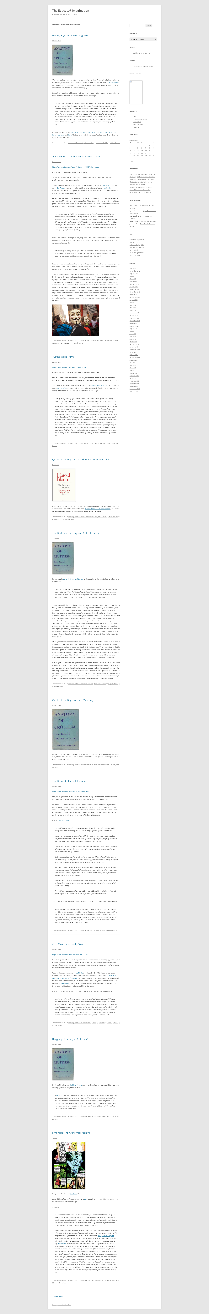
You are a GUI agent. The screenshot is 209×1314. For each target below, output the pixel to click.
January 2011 (134, 347)
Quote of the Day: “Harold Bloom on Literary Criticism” (82, 459)
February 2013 (134, 284)
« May (131, 161)
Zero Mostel (79, 973)
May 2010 (133, 368)
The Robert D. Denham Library (143, 66)
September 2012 (135, 297)
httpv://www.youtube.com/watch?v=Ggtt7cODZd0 (70, 367)
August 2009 (133, 391)
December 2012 (135, 289)
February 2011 (134, 344)
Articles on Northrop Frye (141, 53)
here (72, 132)
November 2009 (135, 384)
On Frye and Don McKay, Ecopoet (140, 192)
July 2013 (132, 276)
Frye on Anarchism (106, 340)
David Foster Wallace (99, 385)
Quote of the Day (88, 143)
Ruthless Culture (76, 1085)
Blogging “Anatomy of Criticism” (70, 1039)
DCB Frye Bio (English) (137, 245)
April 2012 (133, 310)
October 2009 (134, 386)
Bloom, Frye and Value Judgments (71, 35)
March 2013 (133, 281)
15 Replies (55, 465)
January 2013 (134, 287)
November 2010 (135, 352)
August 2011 (133, 329)
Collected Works (135, 242)
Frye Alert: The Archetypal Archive (71, 1132)
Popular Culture (103, 1280)
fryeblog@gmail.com (140, 119)
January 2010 (134, 378)
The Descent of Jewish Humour (69, 781)
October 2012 (134, 295)
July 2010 (132, 363)
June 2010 (133, 365)
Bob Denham (86, 765)
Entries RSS (137, 122)
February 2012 (134, 313)
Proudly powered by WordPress (61, 1305)
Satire (96, 443)
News (99, 1116)
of (59, 1095)
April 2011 (133, 339)
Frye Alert (95, 1280)
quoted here (62, 1244)
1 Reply (54, 1138)
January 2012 (134, 315)
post (85, 1199)
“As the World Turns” (63, 356)
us (61, 1095)
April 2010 (133, 370)
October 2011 (134, 323)
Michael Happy (115, 143)
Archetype (85, 340)
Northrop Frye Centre (137, 253)
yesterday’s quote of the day (73, 579)
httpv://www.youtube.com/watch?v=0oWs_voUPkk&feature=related (76, 167)
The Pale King (61, 388)
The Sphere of (103, 1236)
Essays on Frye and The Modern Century (143, 174)
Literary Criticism (87, 684)
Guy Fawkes (61, 188)
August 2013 (133, 274)
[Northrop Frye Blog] (136, 103)
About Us (136, 117)
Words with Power (100, 684)
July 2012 (132, 302)
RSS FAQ (136, 127)
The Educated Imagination (70, 10)
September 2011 (135, 326)
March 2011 (133, 342)
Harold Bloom (114, 82)
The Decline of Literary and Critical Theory (75, 533)
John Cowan (133, 206)
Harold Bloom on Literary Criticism (97, 509)
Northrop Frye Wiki (136, 255)
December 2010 (135, 350)
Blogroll (84, 1116)
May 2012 (133, 308)
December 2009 (135, 381)
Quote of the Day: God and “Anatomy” (73, 700)
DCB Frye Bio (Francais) (137, 247)
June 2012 (133, 305)
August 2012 (133, 300)
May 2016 (133, 268)
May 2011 (133, 336)
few (57, 1095)
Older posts (57, 1297)
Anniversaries (86, 1023)
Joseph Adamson (57, 686)
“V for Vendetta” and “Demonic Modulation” (76, 156)
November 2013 (135, 271)
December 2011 (135, 318)
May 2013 (133, 279)
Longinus (111, 1236)
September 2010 (135, 357)
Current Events (94, 340)
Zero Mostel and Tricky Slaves (68, 944)
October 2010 (134, 355)
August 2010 (133, 360)
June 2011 (133, 334)
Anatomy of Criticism (75, 143)
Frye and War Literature (148, 221)
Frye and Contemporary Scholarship (94, 517)
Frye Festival (134, 250)
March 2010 (133, 373)
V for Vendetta (106, 185)
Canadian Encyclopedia (137, 240)
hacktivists (107, 188)
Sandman (73, 1194)
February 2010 (134, 376)
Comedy (101, 1023)
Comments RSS (138, 124)
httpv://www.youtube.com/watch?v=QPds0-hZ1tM (70, 955)
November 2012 (135, 292)
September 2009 (135, 389)
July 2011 (132, 331)
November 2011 (135, 321)
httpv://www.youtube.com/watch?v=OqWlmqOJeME (70, 791)
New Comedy (65, 983)
